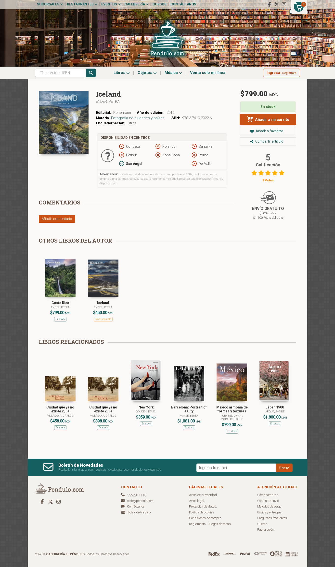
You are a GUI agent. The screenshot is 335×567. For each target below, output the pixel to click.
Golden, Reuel (146, 411)
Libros (120, 72)
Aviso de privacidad (203, 495)
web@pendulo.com (140, 501)
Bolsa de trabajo (139, 512)
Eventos (109, 4)
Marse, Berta (189, 415)
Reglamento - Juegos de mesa (210, 524)
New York (146, 407)
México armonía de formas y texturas (232, 409)
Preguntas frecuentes (272, 518)
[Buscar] (91, 73)
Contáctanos (183, 4)
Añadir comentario (57, 219)
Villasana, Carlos (60, 415)
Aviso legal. (197, 501)
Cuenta (262, 524)
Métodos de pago (269, 506)
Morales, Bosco (232, 419)
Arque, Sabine (274, 411)
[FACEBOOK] (269, 4)
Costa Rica (60, 303)
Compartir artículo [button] (269, 141)
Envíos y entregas (269, 512)
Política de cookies (201, 512)
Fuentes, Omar (231, 415)
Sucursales (48, 4)
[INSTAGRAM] (284, 4)
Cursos (160, 4)
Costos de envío (268, 501)
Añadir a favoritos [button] (269, 131)
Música (172, 72)
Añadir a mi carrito (271, 119)
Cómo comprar (267, 495)
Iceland (103, 303)
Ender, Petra (107, 101)
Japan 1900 (275, 407)
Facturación (265, 529)
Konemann (122, 112)
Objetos (145, 72)
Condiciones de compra (205, 518)
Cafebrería (135, 4)
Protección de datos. (203, 506)
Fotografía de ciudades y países (138, 118)
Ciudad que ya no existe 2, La (60, 409)
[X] (276, 4)
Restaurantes (80, 4)
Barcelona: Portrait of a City (189, 409)
